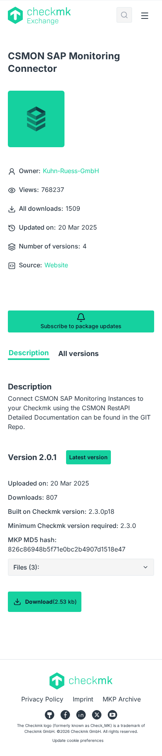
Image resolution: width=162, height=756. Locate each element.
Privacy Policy (42, 699)
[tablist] (81, 355)
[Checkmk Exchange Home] (62, 16)
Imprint (83, 699)
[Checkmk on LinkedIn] (81, 714)
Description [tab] (29, 353)
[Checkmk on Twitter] (96, 714)
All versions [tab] (78, 353)
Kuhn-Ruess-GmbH (71, 171)
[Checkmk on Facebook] (65, 714)
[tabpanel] (81, 512)
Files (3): (26, 567)
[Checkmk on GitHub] (49, 714)
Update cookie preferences (77, 740)
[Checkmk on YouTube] (112, 714)
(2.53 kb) (51, 601)
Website (56, 265)
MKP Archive (122, 699)
